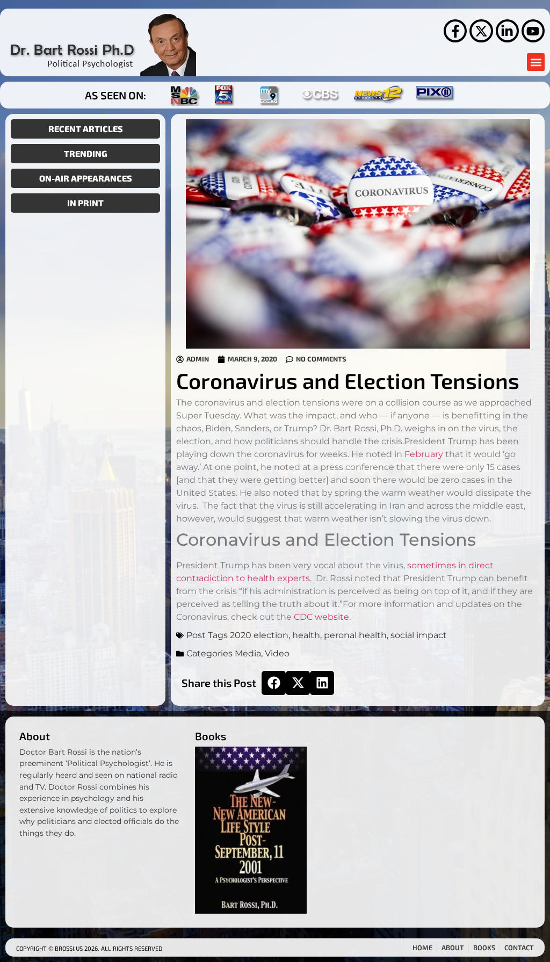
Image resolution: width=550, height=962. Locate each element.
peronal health (355, 635)
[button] (536, 62)
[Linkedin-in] (507, 30)
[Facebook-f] (455, 30)
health (306, 635)
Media (248, 653)
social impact (418, 635)
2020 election (259, 635)
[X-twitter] (481, 30)
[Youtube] (533, 30)
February (423, 454)
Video (277, 653)
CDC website (321, 617)
